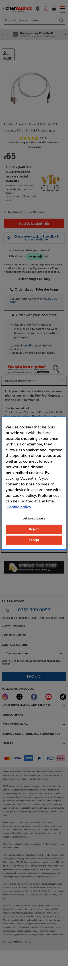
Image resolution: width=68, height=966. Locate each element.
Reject (34, 529)
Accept (34, 540)
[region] (34, 483)
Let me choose (33, 518)
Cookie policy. (19, 506)
